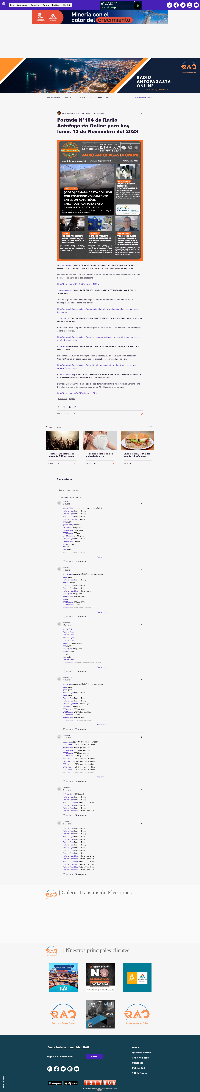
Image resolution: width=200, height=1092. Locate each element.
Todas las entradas (53, 97)
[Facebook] (176, 5)
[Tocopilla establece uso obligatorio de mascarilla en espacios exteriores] (100, 440)
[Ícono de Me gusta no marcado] (64, 561)
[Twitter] (183, 5)
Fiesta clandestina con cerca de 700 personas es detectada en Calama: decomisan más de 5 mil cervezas (62, 455)
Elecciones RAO (96, 97)
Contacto (137, 1063)
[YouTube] (196, 5)
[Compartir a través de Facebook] (58, 407)
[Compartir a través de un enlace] (75, 407)
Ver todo (151, 427)
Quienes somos (141, 1052)
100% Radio (139, 1073)
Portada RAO (62, 399)
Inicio (135, 1047)
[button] (126, 97)
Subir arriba (4, 1081)
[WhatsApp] (169, 5)
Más (107, 97)
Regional (68, 97)
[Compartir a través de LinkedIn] (70, 407)
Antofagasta (80, 97)
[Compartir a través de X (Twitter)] (64, 407)
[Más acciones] (141, 113)
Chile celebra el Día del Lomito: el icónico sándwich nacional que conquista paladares (137, 455)
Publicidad (138, 1068)
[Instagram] (189, 5)
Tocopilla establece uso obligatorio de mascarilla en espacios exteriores (99, 455)
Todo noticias (140, 1057)
